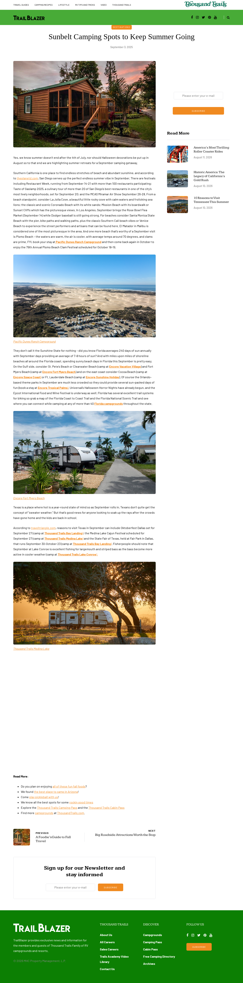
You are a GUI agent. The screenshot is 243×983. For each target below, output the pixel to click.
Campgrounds (152, 935)
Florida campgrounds (108, 403)
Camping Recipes (44, 4)
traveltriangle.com (43, 528)
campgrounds (44, 813)
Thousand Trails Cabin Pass (106, 807)
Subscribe (110, 887)
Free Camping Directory (159, 956)
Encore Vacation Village (125, 366)
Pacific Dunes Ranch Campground (78, 242)
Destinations (121, 27)
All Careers (107, 942)
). (78, 554)
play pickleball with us (43, 797)
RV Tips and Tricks (85, 4)
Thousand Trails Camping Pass (57, 807)
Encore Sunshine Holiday (102, 377)
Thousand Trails (121, 4)
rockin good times (81, 802)
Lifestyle (63, 4)
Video (104, 4)
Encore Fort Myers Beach (59, 372)
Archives (149, 963)
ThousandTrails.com (70, 813)
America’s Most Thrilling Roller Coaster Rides (211, 149)
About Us (106, 935)
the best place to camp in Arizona (56, 791)
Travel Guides (21, 4)
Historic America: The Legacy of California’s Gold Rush (209, 176)
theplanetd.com (27, 178)
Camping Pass (152, 942)
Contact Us (107, 969)
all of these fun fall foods (69, 786)
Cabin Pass (150, 949)
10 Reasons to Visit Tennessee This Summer (211, 200)
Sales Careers (109, 949)
